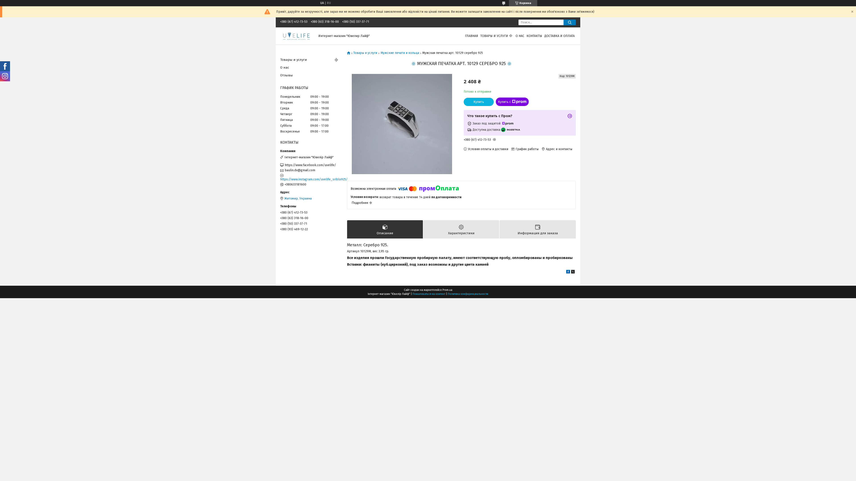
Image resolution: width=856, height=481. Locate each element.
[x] (573, 272)
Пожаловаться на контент (429, 294)
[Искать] (570, 22)
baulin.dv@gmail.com (300, 170)
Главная (471, 36)
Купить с (504, 102)
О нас (520, 36)
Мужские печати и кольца (400, 53)
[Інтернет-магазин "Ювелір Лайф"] (296, 36)
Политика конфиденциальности (468, 294)
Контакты (534, 36)
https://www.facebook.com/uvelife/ (310, 165)
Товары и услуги (494, 36)
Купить (478, 102)
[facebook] (568, 272)
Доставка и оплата (559, 36)
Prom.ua (447, 289)
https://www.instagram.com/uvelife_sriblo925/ (310, 179)
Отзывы (286, 75)
